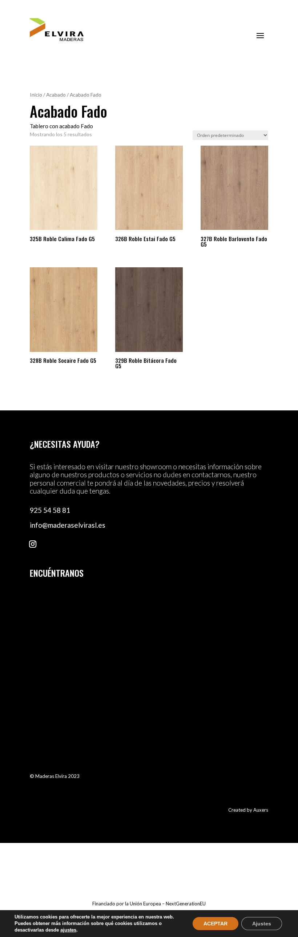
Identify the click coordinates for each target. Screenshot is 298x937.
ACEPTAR (215, 923)
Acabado (56, 95)
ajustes (68, 930)
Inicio (36, 95)
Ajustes (261, 923)
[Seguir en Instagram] (32, 544)
